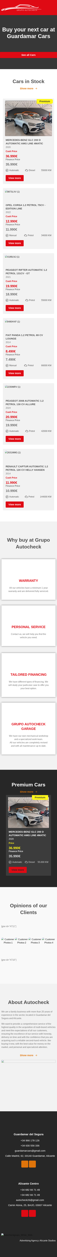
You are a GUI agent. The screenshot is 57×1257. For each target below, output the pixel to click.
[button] (54, 7)
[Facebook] (24, 1164)
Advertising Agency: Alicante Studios (38, 1240)
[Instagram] (32, 1164)
